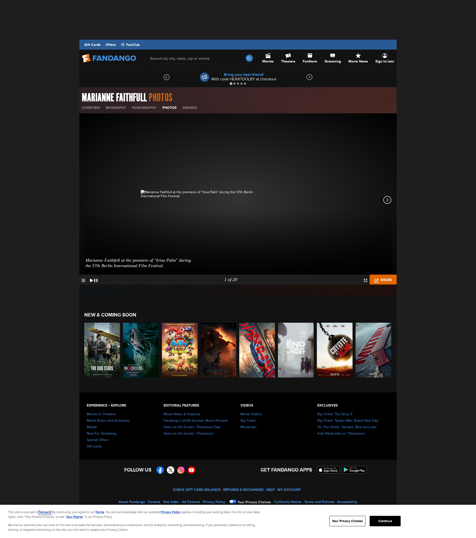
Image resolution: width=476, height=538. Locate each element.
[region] (238, 521)
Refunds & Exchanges (243, 489)
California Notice (287, 501)
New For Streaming (101, 433)
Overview (91, 107)
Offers (111, 45)
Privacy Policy (214, 501)
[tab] (231, 83)
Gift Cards (92, 45)
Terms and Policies (319, 501)
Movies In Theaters (101, 413)
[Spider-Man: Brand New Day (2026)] (257, 350)
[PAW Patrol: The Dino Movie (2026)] (180, 350)
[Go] (249, 58)
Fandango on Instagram (181, 470)
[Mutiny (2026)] (374, 350)
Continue (385, 521)
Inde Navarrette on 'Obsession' (341, 433)
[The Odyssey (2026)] (219, 350)
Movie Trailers (251, 413)
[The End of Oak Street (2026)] (296, 350)
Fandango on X (170, 470)
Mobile (92, 426)
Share (386, 279)
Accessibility (347, 501)
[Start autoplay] (93, 280)
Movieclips (248, 426)
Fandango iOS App (328, 470)
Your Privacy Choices (254, 502)
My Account (289, 489)
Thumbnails (83, 280)
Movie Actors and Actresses (108, 420)
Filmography (144, 107)
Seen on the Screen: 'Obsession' (189, 433)
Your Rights (74, 516)
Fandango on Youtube (191, 470)
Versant (45, 512)
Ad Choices (191, 501)
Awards (189, 107)
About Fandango (132, 501)
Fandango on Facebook (160, 470)
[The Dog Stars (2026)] (102, 350)
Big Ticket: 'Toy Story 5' (335, 413)
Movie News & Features (182, 413)
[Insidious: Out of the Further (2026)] (141, 350)
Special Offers (97, 439)
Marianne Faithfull (114, 97)
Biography (116, 107)
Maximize (365, 280)
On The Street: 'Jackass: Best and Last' (347, 426)
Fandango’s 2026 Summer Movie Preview (196, 420)
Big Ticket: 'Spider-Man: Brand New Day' (348, 420)
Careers (154, 501)
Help (270, 489)
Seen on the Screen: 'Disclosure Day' (192, 426)
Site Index (171, 501)
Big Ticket (248, 420)
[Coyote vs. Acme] (335, 350)
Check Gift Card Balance (196, 489)
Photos (169, 107)
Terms (99, 512)
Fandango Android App (354, 470)
